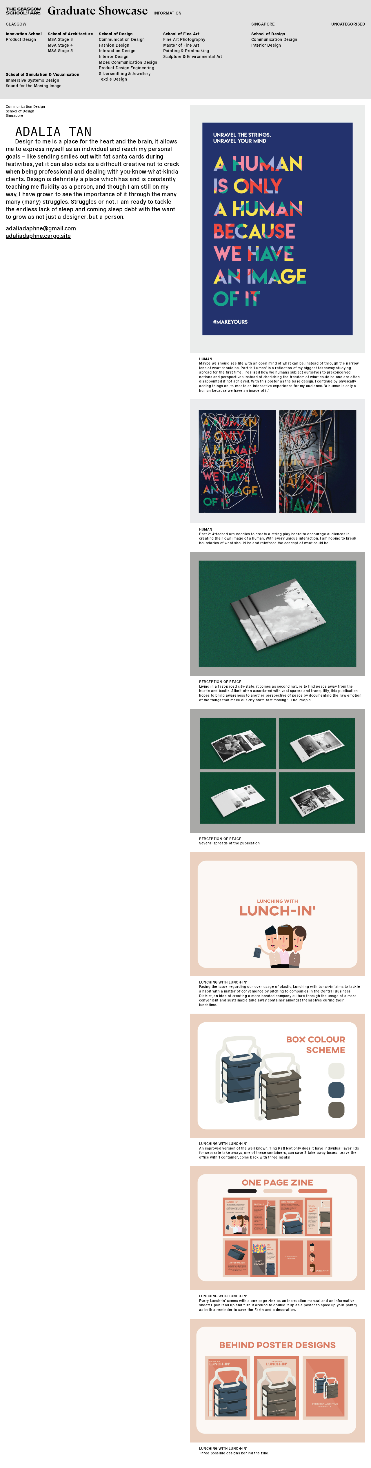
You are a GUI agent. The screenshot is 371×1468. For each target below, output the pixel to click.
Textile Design (113, 78)
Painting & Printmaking (186, 50)
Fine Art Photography (184, 39)
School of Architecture (70, 33)
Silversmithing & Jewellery (124, 73)
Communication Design (122, 39)
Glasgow (16, 23)
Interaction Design (117, 50)
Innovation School (24, 33)
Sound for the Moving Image (34, 85)
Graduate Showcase (98, 10)
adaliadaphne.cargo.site (38, 235)
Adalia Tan (53, 129)
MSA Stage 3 (60, 39)
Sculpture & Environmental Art (192, 56)
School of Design (116, 33)
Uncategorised (348, 23)
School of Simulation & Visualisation (42, 74)
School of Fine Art (181, 33)
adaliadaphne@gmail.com (41, 228)
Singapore (263, 23)
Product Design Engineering (126, 67)
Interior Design (113, 56)
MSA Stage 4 (60, 45)
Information (168, 12)
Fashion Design (114, 45)
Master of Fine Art (181, 45)
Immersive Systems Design (32, 80)
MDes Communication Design (128, 62)
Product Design (21, 39)
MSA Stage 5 (60, 50)
